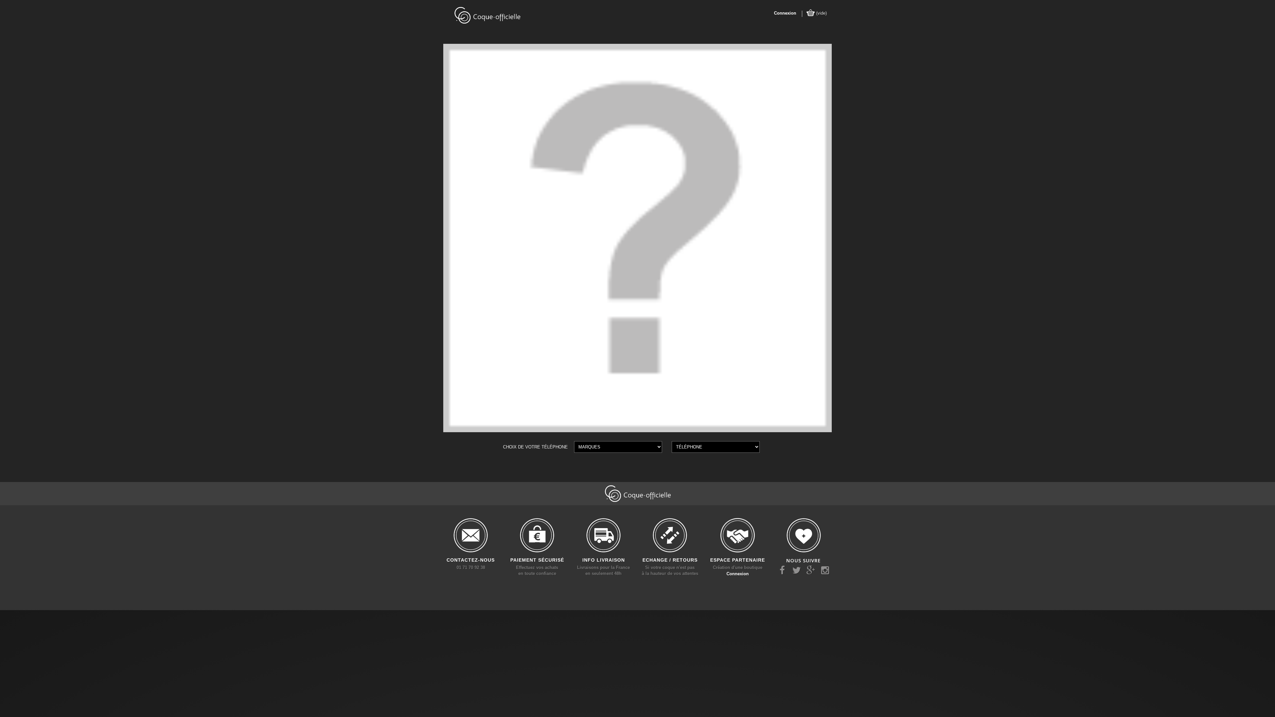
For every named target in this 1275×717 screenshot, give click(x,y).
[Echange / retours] (670, 535)
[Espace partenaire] (737, 535)
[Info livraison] (603, 535)
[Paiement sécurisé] (537, 535)
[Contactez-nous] (470, 535)
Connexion (785, 13)
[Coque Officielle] (487, 15)
